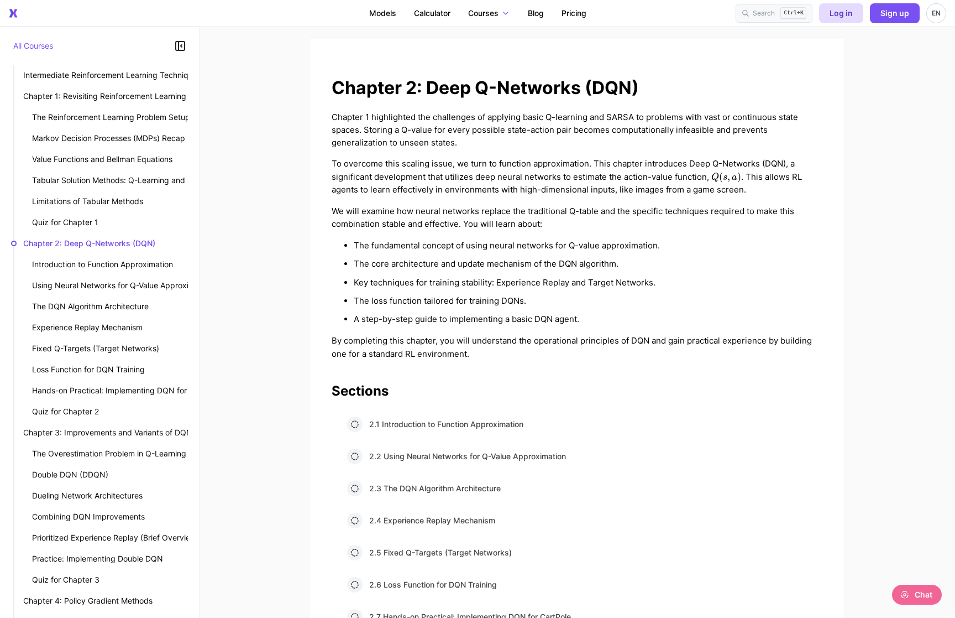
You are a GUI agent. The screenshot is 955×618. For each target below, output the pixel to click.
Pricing (574, 13)
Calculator (432, 13)
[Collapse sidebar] (180, 46)
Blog (536, 13)
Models (382, 13)
